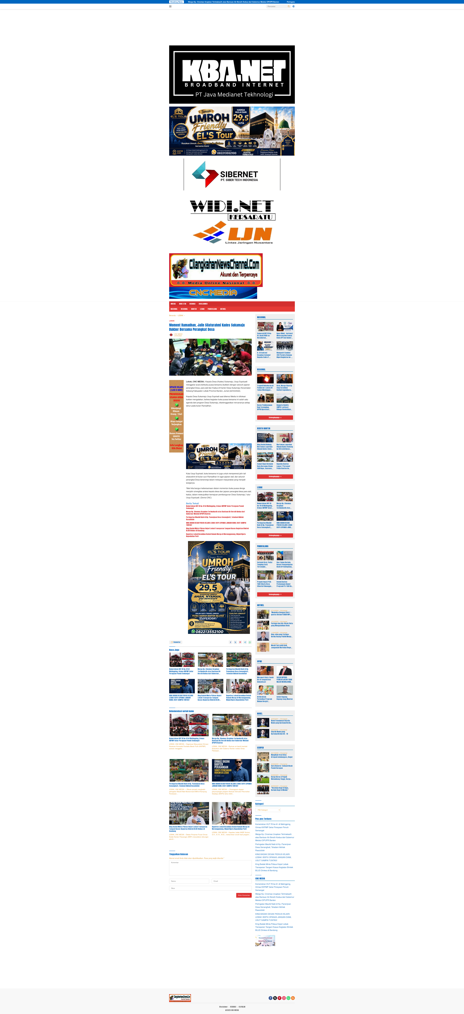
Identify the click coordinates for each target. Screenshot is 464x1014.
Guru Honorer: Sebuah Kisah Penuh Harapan (282, 767)
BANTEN (194, 309)
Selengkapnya (274, 417)
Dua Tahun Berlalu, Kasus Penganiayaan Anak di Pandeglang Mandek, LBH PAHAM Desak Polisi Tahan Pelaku (285, 564)
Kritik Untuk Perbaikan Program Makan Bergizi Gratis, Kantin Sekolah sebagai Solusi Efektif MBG (264, 699)
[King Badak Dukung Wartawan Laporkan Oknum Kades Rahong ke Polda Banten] (265, 437)
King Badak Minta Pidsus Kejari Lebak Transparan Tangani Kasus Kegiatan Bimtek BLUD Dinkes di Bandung (217, 529)
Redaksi (192, 304)
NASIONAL (174, 309)
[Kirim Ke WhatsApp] (250, 642)
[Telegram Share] (245, 642)
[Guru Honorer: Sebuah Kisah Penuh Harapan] (263, 767)
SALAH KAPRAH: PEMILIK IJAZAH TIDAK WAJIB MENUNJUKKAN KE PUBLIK (284, 679)
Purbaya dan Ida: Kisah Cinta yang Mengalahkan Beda (282, 624)
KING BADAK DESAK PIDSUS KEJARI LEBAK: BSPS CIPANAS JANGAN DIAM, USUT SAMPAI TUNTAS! (270, 2)
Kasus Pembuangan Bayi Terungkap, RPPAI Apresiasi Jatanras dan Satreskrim (264, 407)
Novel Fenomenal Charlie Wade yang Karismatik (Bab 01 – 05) (281, 722)
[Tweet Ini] (235, 642)
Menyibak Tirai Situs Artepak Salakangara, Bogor (282, 756)
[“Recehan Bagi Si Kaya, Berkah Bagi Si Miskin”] (263, 789)
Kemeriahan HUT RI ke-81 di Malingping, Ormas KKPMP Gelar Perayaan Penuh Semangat (215, 507)
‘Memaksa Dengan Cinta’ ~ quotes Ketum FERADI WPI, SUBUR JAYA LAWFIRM (281, 613)
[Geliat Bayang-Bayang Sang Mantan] (285, 690)
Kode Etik (182, 304)
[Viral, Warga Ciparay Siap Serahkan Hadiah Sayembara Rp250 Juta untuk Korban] (285, 378)
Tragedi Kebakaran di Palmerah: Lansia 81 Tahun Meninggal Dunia (265, 388)
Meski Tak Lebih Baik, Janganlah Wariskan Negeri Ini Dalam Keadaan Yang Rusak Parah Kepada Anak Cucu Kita (281, 646)
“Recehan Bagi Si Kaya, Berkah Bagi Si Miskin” (280, 789)
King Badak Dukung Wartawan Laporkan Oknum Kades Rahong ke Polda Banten (265, 447)
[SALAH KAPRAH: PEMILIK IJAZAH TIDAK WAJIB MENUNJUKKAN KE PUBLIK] (285, 670)
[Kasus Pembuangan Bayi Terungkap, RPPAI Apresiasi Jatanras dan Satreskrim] (265, 398)
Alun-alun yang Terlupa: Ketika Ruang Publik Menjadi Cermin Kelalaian (282, 635)
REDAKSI (233, 1007)
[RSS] (293, 998)
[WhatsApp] (288, 998)
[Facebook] (270, 998)
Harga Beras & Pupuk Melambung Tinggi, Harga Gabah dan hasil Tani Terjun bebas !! (281, 778)
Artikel (223, 309)
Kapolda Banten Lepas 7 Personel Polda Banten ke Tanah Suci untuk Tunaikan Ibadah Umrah (283, 466)
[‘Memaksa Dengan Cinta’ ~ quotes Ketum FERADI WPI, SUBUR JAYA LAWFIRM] (263, 614)
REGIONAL (184, 309)
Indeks (173, 304)
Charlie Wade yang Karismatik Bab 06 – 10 (279, 733)
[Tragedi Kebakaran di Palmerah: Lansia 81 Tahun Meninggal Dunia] (265, 378)
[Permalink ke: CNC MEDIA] (171, 334)
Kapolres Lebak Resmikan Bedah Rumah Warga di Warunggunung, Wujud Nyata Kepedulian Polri (216, 535)
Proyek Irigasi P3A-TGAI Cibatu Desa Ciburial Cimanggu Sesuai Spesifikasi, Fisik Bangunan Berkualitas (264, 584)
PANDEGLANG (212, 309)
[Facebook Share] (230, 642)
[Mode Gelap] (293, 6)
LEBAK (202, 309)
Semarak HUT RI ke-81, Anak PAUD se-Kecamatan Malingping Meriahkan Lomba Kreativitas (264, 335)
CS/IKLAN (242, 1007)
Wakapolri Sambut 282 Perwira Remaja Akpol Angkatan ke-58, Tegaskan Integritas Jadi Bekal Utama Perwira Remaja (285, 355)
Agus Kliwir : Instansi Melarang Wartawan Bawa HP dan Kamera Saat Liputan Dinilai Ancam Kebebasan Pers (285, 335)
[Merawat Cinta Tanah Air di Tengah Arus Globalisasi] (265, 670)
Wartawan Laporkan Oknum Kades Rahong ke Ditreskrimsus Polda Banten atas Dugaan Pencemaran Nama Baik (285, 447)
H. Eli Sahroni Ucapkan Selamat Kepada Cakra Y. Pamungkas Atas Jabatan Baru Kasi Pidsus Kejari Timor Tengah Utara (264, 355)
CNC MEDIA (178, 334)
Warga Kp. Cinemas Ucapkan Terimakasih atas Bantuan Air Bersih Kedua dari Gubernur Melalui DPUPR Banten (215, 513)
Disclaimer (203, 304)
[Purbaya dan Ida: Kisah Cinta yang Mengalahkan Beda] (263, 625)
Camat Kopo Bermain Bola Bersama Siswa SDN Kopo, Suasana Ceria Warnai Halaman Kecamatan (265, 466)
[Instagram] (284, 998)
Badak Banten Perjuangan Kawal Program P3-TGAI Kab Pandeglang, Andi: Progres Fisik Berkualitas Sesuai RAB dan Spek (285, 584)
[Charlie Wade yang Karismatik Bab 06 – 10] (263, 733)
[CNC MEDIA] (216, 269)
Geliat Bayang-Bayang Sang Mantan (285, 698)
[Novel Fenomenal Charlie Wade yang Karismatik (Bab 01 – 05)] (263, 722)
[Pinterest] (279, 998)
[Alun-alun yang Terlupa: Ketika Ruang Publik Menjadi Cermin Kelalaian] (263, 636)
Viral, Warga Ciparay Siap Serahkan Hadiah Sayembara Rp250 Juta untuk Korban (284, 388)
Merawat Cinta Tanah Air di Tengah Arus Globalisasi (265, 679)
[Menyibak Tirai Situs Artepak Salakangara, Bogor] (263, 756)
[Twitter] (275, 998)
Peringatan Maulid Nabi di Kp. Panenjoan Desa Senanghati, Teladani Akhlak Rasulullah (186, 2)
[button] (288, 6)
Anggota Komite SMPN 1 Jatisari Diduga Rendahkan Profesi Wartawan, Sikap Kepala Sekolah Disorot (285, 407)
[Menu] (170, 6)
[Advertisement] (232, 28)
